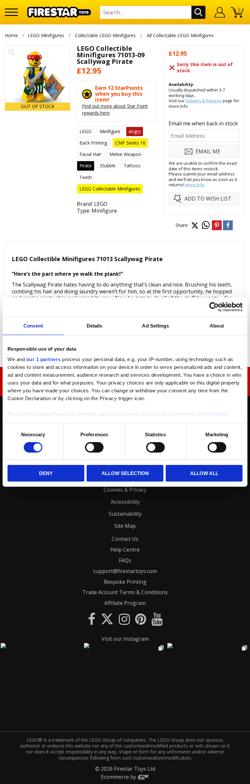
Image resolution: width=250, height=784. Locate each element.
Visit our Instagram (125, 638)
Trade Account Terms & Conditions (125, 592)
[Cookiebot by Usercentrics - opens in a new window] (214, 307)
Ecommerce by (119, 776)
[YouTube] (156, 619)
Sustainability (125, 513)
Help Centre (125, 549)
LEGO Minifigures (46, 35)
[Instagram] (124, 619)
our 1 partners (43, 359)
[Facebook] (91, 619)
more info (194, 185)
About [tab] (217, 326)
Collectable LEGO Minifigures (105, 35)
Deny (46, 473)
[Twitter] (107, 619)
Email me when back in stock (203, 123)
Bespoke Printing (125, 581)
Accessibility (125, 501)
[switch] (94, 447)
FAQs (125, 560)
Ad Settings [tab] (155, 326)
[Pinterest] (140, 619)
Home (11, 35)
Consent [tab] (33, 326)
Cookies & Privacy (125, 489)
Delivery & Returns (204, 101)
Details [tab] (95, 326)
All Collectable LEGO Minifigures (180, 35)
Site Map (125, 525)
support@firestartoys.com (125, 571)
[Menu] (11, 12)
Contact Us (125, 538)
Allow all (204, 473)
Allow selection (125, 473)
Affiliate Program (125, 603)
